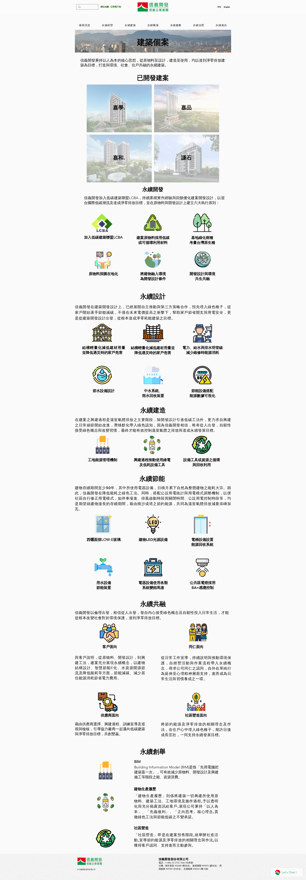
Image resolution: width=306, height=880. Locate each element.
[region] (119, 108)
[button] (116, 7)
